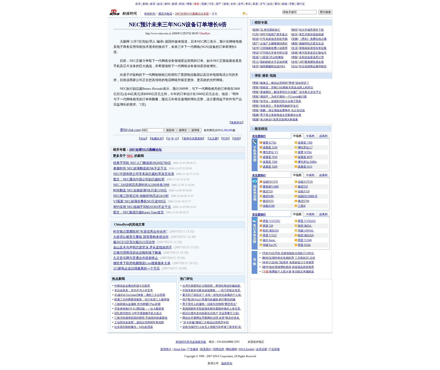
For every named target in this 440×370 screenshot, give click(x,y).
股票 (174, 3)
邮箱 (284, 3)
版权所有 (226, 363)
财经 (167, 3)
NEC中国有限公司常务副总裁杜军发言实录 (143, 174)
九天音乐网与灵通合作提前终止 (135, 258)
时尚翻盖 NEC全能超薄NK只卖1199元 (140, 190)
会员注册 (261, 349)
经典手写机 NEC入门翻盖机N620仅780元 (142, 163)
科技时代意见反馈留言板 (191, 341)
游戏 (226, 3)
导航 (292, 3)
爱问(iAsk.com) (130, 130)
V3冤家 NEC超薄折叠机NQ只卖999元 (139, 201)
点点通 (213, 138)
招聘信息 (218, 349)
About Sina (179, 349)
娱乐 (160, 3)
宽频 (204, 3)
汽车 (211, 3)
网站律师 (231, 349)
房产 (218, 3)
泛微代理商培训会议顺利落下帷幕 (137, 252)
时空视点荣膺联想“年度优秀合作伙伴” (140, 231)
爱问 (277, 3)
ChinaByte (204, 33)
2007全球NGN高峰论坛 (145, 149)
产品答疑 (274, 349)
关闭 (236, 138)
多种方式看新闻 (193, 138)
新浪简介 (165, 349)
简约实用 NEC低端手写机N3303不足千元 (142, 207)
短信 (270, 3)
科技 (182, 3)
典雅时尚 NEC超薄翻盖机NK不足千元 (140, 168)
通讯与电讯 (165, 13)
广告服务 (192, 349)
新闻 (145, 3)
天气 (262, 3)
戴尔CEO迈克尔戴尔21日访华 (134, 242)
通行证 (301, 3)
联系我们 (205, 349)
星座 (255, 3)
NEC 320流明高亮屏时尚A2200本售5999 (141, 185)
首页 (138, 3)
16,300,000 (226, 130)
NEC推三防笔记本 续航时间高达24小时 (141, 196)
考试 (248, 3)
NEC (130, 156)
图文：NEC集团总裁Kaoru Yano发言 (138, 212)
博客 (189, 3)
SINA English (246, 349)
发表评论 (236, 122)
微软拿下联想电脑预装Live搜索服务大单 (141, 263)
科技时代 (149, 13)
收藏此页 (156, 138)
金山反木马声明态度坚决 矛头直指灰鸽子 (142, 247)
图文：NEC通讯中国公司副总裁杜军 (139, 179)
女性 (233, 3)
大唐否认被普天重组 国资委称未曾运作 (141, 237)
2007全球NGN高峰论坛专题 (192, 13)
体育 (152, 3)
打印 (225, 138)
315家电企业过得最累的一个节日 (136, 268)
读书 (240, 3)
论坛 (143, 138)
